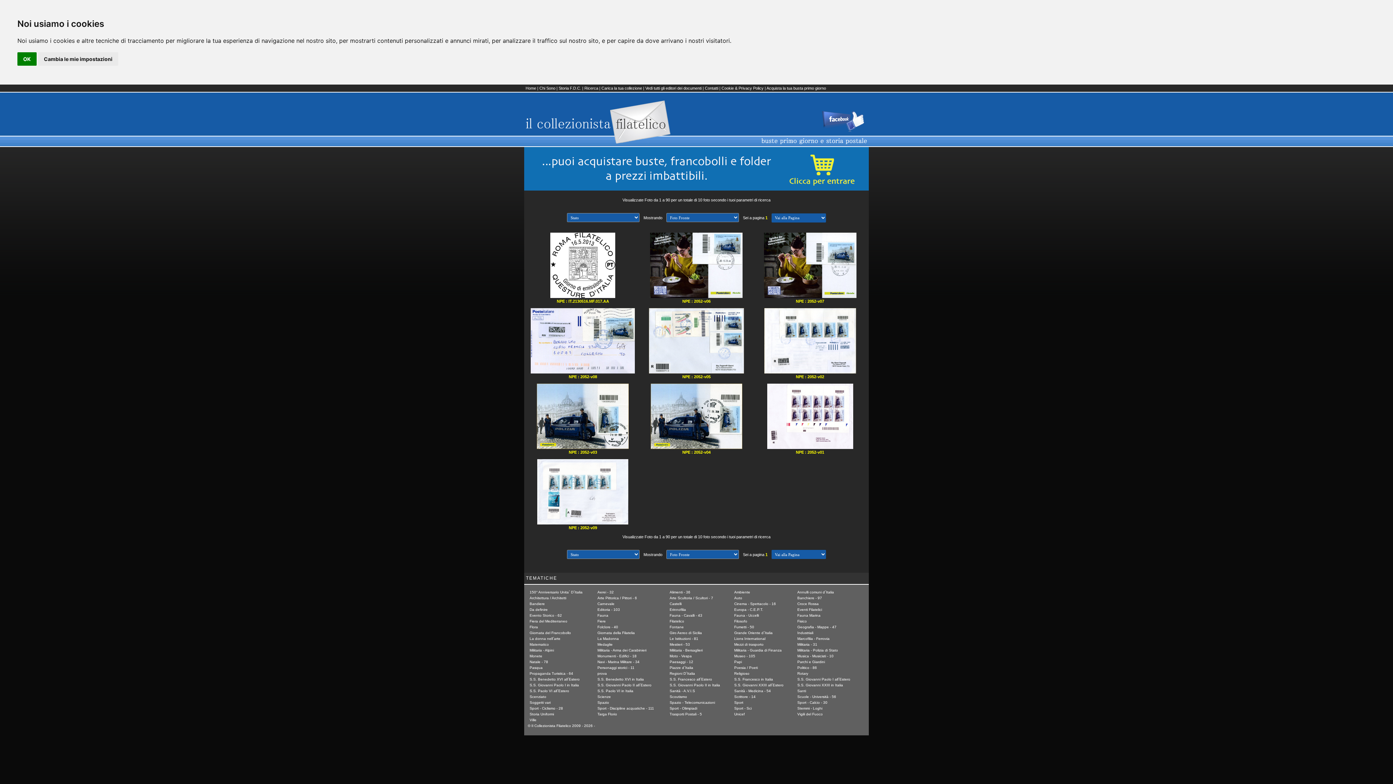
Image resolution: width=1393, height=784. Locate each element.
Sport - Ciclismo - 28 (546, 708)
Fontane (677, 627)
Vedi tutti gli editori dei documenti (673, 88)
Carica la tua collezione (621, 88)
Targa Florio (607, 714)
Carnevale (606, 604)
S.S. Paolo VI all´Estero (549, 691)
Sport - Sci (743, 708)
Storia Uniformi (542, 714)
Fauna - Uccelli (746, 615)
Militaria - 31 (807, 644)
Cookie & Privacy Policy (743, 88)
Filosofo (740, 621)
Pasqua (536, 668)
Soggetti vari (540, 703)
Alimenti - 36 (680, 592)
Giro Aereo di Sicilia (686, 633)
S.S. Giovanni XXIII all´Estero (759, 685)
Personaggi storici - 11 (615, 668)
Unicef (739, 714)
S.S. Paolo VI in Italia (615, 691)
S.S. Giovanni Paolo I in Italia (554, 685)
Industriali (805, 633)
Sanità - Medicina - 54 (752, 691)
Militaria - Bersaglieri (686, 650)
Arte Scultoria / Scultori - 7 (691, 598)
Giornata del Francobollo (550, 633)
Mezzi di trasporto (749, 644)
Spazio (603, 703)
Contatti (711, 88)
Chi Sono (547, 88)
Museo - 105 (744, 656)
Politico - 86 (807, 668)
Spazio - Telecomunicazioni (692, 703)
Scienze (604, 697)
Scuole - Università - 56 (816, 697)
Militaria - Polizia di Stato (817, 650)
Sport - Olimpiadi (683, 708)
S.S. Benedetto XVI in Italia (620, 679)
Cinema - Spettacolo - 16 (755, 604)
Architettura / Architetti (548, 598)
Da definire (539, 610)
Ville (533, 720)
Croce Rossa (808, 604)
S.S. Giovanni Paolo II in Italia (695, 685)
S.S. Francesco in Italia (753, 679)
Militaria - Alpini (542, 650)
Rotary (802, 673)
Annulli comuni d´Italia (815, 592)
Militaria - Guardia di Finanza (758, 650)
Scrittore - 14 (745, 697)
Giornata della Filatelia (616, 633)
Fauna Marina (809, 615)
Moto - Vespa (681, 656)
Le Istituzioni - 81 (684, 639)
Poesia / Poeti (746, 668)
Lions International (749, 639)
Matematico (539, 644)
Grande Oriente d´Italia (753, 633)
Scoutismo (678, 697)
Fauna (602, 615)
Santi (801, 691)
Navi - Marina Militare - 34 (618, 662)
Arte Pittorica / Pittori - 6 (617, 598)
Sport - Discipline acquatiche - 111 (625, 708)
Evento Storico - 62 (546, 615)
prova (602, 673)
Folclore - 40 (607, 627)
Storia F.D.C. (570, 88)
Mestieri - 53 (680, 644)
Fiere (601, 621)
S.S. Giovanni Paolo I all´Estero (823, 679)
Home (531, 88)
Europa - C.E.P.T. (748, 610)
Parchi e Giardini (811, 662)
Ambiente (742, 592)
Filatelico (677, 621)
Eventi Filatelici (809, 610)
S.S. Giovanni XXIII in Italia (820, 685)
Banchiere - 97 (809, 598)
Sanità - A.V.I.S (682, 691)
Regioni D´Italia (682, 673)
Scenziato (538, 697)
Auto (738, 598)
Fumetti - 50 (744, 627)
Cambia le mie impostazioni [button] (78, 59)
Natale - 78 (539, 662)
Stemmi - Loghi (809, 708)
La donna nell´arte (545, 639)
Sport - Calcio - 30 (812, 703)
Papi (738, 662)
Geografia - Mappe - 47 (817, 627)
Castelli (676, 604)
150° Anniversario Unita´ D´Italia (556, 592)
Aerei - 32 (605, 592)
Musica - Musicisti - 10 (815, 656)
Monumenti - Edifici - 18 (617, 656)
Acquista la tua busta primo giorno (796, 88)
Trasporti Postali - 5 (686, 714)
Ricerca (591, 88)
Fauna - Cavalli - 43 (686, 615)
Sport (738, 703)
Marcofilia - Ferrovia (813, 639)
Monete (536, 656)
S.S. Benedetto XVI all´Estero (555, 679)
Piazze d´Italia (681, 668)
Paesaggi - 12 (681, 662)
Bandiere (537, 604)
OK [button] (27, 59)
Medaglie (605, 644)
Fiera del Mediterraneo (548, 621)
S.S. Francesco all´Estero (691, 679)
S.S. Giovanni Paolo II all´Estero (624, 685)
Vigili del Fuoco (810, 714)
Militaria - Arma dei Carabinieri (621, 650)
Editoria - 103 (608, 610)
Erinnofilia (678, 610)
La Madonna (608, 639)
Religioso (741, 673)
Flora (534, 627)
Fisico (802, 621)
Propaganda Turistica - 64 (551, 673)
